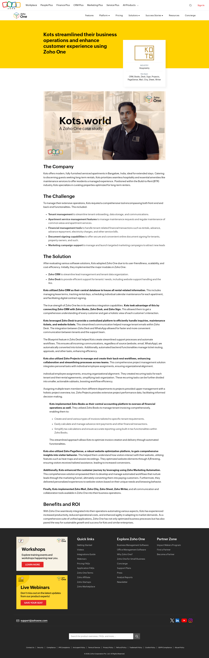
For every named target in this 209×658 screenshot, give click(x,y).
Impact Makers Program (169, 545)
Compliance (51, 647)
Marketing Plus (95, 5)
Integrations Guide (86, 554)
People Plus (47, 5)
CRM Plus (79, 5)
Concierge (190, 15)
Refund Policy (121, 647)
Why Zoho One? (125, 554)
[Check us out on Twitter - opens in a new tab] (172, 621)
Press (119, 573)
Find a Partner (164, 549)
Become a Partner (165, 554)
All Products (129, 5)
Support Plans (124, 568)
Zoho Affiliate (83, 577)
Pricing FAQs (83, 563)
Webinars (81, 559)
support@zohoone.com (34, 620)
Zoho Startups (84, 582)
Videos (80, 549)
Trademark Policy (136, 647)
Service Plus (112, 5)
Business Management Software (132, 545)
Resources (174, 15)
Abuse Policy (179, 647)
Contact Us (30, 647)
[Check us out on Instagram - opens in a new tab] (190, 621)
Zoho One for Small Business (131, 559)
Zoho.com (11, 5)
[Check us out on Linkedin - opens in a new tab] (177, 621)
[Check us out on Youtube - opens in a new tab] (184, 621)
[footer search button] (136, 636)
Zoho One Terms (85, 573)
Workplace (31, 5)
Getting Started (84, 545)
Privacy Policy (108, 647)
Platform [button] (103, 15)
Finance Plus (63, 5)
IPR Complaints (64, 647)
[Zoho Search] (190, 5)
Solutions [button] (133, 15)
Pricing (119, 15)
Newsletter (122, 582)
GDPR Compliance (165, 647)
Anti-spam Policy (79, 647)
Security (40, 647)
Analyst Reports (125, 577)
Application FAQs (85, 568)
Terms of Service (94, 647)
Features (89, 15)
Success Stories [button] (153, 15)
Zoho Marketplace (86, 586)
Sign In (201, 5)
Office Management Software (131, 549)
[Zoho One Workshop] (42, 554)
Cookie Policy (150, 647)
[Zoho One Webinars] (42, 592)
